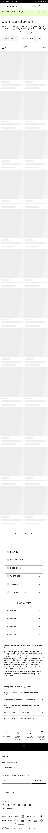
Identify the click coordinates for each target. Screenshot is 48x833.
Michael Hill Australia (7, 818)
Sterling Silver (18, 592)
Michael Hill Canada (34, 818)
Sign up (37, 770)
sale (8, 15)
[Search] (35, 6)
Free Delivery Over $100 (9, 1)
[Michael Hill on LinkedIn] (24, 794)
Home (3, 15)
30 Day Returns (29, 726)
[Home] (13, 6)
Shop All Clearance (10, 38)
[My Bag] (44, 6)
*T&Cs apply (4, 13)
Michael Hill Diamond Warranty (40, 727)
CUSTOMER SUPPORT (9, 751)
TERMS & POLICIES (8, 757)
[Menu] (3, 6)
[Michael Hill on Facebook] (8, 794)
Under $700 (12, 635)
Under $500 (12, 626)
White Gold (16, 576)
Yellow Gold (16, 560)
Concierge (6, 725)
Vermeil (14, 584)
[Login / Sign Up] (39, 6)
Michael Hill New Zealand (21, 818)
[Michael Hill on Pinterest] (19, 794)
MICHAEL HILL (7, 746)
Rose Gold (15, 568)
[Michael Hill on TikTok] (14, 794)
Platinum (14, 552)
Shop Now (42, 13)
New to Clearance (27, 38)
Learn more (21, 813)
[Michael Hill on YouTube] (30, 794)
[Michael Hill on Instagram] (3, 794)
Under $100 (12, 610)
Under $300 (12, 618)
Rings (39, 38)
